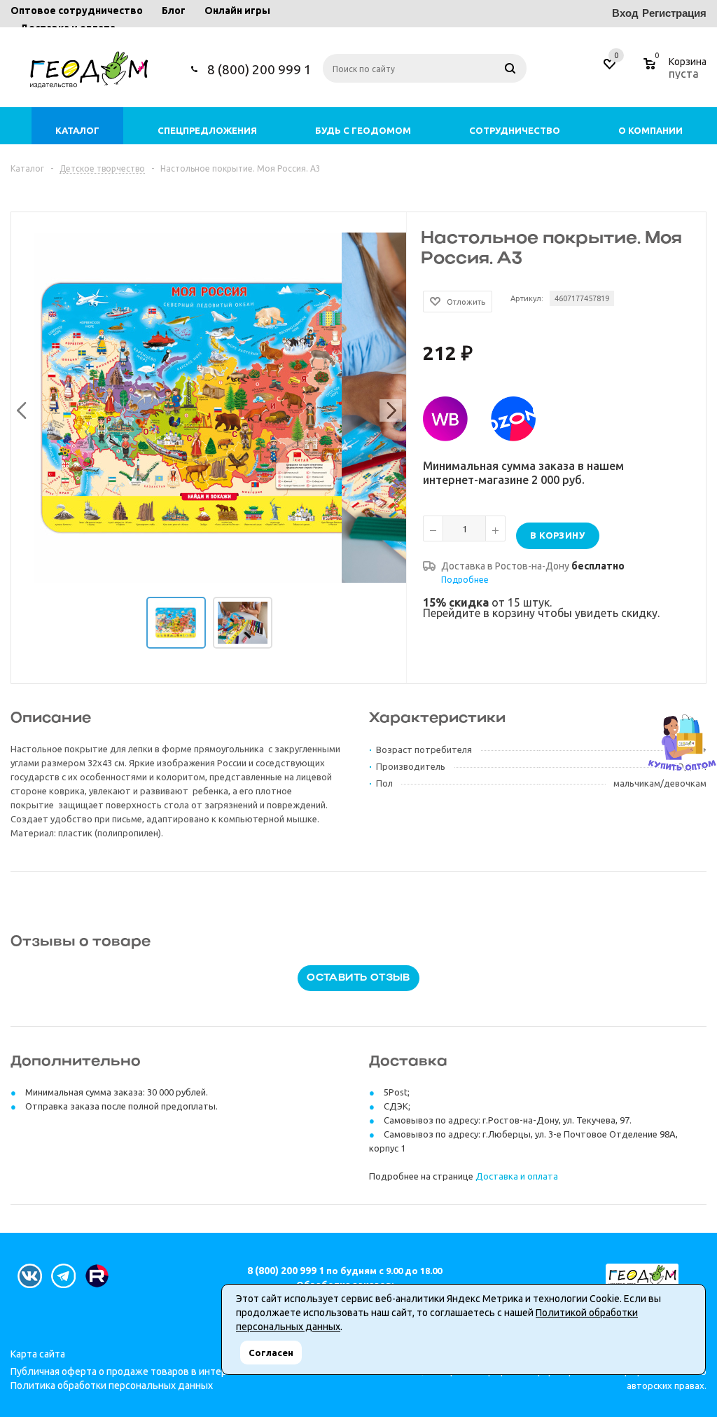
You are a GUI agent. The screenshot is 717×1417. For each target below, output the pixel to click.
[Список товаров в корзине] (676, 71)
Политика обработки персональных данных (112, 1385)
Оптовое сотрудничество (77, 10)
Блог (174, 10)
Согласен (271, 1352)
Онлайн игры (237, 10)
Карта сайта (38, 1354)
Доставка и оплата (516, 1176)
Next (388, 407)
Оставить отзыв (358, 978)
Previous (19, 407)
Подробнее (465, 579)
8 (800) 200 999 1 (259, 69)
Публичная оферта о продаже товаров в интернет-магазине (150, 1371)
